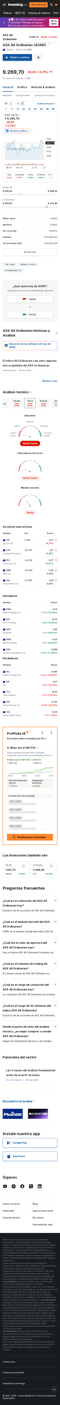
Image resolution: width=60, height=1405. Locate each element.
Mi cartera (38, 1217)
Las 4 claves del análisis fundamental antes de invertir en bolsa (30, 1073)
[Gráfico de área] (10, 103)
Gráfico (22, 87)
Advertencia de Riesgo (14, 1383)
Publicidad (8, 1210)
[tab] (16, 403)
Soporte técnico (11, 1217)
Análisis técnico (16, 392)
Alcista (32, 314)
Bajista (32, 299)
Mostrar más (30, 252)
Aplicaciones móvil (43, 1210)
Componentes (23, 95)
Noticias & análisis (43, 87)
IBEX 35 (20, 13)
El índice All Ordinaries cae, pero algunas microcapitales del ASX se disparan (30, 363)
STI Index (37, 865)
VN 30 (9, 865)
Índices (7, 13)
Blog (35, 1203)
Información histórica (44, 95)
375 (20, 270)
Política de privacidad (13, 1372)
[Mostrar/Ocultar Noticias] (22, 103)
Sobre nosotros (11, 1203)
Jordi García (16, 1080)
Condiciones (9, 1362)
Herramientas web (43, 1224)
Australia (32, 264)
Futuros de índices (39, 13)
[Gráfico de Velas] (6, 103)
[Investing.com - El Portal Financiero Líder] (17, 4)
